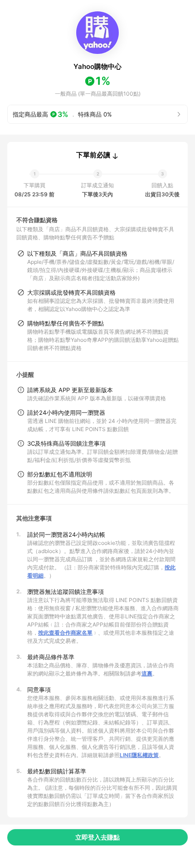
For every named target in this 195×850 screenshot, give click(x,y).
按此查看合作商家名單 (65, 632)
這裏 (146, 673)
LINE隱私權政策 (139, 755)
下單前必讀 (93, 155)
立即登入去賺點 (97, 837)
